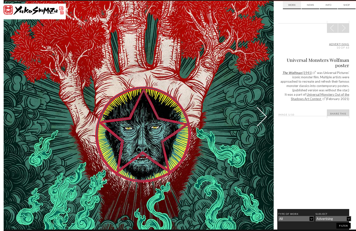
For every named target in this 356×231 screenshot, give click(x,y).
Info (328, 4)
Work (292, 4)
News (310, 4)
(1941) (297, 73)
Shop (346, 4)
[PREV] (343, 28)
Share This (338, 113)
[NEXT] (332, 28)
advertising (339, 44)
